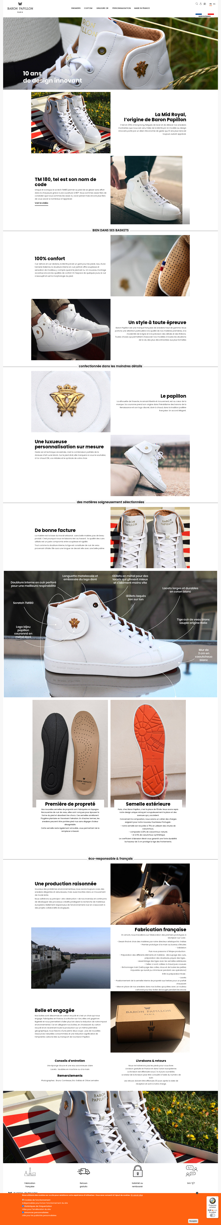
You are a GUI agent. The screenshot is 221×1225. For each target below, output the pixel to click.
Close (197, 1193)
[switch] (212, 1215)
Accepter (193, 1221)
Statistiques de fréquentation (38, 1206)
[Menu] (216, 1197)
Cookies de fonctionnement (37, 1200)
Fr (211, 4)
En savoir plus (137, 1195)
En (214, 4)
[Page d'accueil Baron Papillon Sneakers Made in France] (21, 7)
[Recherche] (197, 4)
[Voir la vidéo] (150, 190)
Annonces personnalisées (36, 1212)
